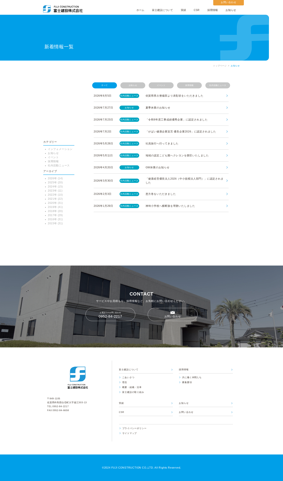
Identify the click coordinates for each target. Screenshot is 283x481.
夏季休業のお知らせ (158, 107)
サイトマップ (129, 433)
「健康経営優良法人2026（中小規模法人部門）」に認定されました (185, 180)
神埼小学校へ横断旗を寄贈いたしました (170, 205)
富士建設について (162, 10)
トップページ (220, 66)
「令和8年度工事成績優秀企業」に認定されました (177, 119)
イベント (53, 157)
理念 (124, 382)
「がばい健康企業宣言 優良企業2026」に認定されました (181, 131)
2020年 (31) (55, 203)
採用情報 (212, 10)
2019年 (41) (55, 207)
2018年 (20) (55, 211)
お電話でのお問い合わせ (110, 315)
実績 (183, 10)
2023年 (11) (55, 190)
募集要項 (187, 382)
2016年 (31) (55, 219)
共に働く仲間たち (191, 377)
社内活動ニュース (59, 165)
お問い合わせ (172, 316)
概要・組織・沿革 (132, 387)
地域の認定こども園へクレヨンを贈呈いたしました (177, 155)
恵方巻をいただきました (161, 194)
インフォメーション (60, 149)
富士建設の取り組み (133, 392)
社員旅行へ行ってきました (162, 143)
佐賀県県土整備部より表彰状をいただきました (174, 95)
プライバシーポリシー (134, 428)
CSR (196, 10)
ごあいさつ (128, 377)
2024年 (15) (55, 186)
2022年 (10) (55, 194)
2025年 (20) (55, 182)
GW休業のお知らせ (158, 167)
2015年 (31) (55, 223)
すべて (104, 85)
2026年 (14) (55, 178)
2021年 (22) (55, 198)
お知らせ (231, 10)
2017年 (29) (55, 215)
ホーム (140, 10)
